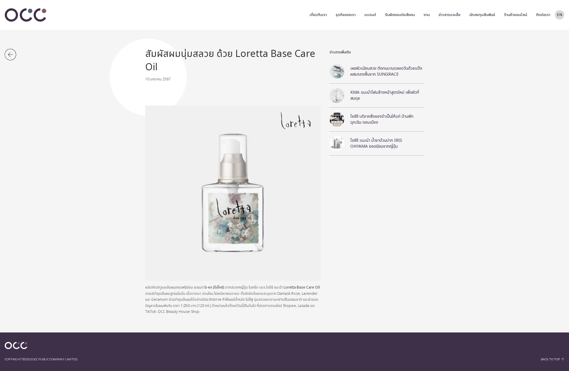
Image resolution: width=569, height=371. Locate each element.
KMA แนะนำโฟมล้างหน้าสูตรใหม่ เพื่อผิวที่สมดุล (384, 95)
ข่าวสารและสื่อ (450, 15)
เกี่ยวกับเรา (318, 15)
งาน (427, 15)
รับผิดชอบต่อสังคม (400, 15)
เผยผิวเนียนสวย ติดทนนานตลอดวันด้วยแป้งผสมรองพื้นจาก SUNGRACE (386, 71)
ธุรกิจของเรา (346, 15)
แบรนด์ (370, 15)
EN (559, 15)
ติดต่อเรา (543, 15)
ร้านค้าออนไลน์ (515, 15)
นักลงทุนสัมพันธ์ (482, 15)
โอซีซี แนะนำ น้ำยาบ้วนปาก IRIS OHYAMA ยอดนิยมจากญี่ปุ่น (376, 143)
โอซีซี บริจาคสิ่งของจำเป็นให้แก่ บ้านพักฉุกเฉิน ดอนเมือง (381, 119)
